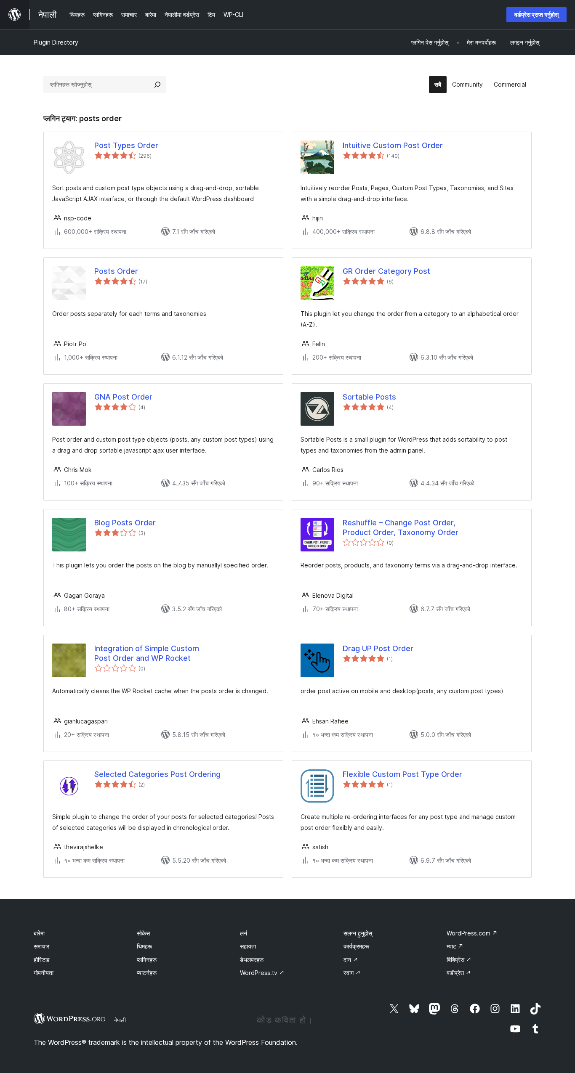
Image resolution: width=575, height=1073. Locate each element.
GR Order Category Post (386, 271)
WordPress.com (472, 933)
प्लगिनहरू (147, 959)
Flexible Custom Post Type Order (402, 774)
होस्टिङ (42, 959)
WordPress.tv (262, 972)
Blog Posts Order (125, 522)
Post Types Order (126, 145)
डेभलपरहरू (252, 959)
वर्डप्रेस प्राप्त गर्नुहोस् (536, 14)
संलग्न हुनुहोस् (357, 933)
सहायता (248, 946)
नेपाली (120, 1020)
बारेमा (39, 933)
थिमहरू (144, 946)
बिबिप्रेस (459, 959)
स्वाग (352, 972)
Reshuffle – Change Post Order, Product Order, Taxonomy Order (400, 527)
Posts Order (116, 271)
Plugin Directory (56, 42)
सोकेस (143, 933)
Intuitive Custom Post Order (393, 145)
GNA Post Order (123, 396)
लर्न (243, 933)
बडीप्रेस (459, 972)
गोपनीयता (43, 972)
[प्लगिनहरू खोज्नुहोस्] (157, 84)
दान (350, 959)
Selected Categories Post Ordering (157, 774)
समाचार (41, 946)
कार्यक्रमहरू (356, 946)
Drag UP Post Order (378, 648)
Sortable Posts (369, 396)
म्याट (455, 946)
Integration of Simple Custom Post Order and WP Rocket (146, 653)
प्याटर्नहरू (147, 972)
